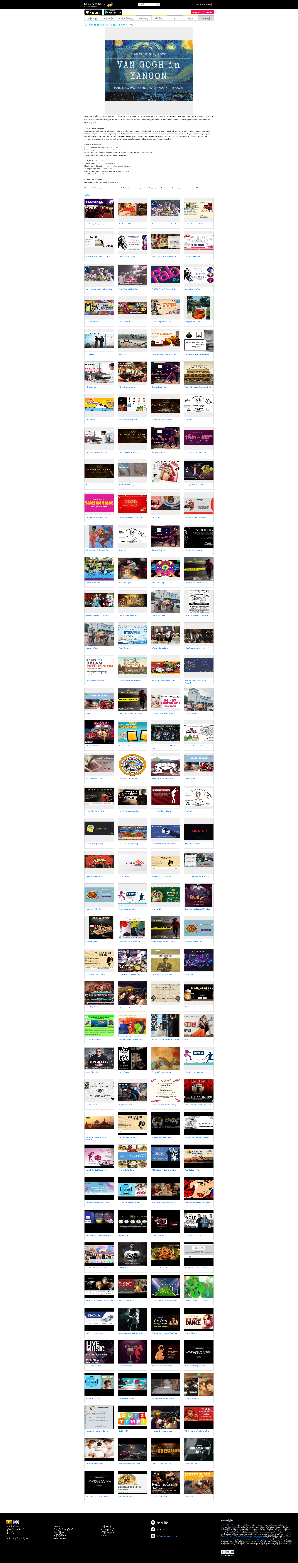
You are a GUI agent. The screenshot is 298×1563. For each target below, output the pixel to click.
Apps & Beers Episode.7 (127, 746)
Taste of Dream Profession (95, 681)
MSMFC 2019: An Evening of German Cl (99, 1300)
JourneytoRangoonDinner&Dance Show (165, 224)
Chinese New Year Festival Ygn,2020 (131, 517)
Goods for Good (91, 713)
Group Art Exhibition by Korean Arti (197, 1300)
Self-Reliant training (92, 387)
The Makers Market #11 (94, 322)
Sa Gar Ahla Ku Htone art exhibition (164, 844)
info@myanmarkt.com (167, 1536)
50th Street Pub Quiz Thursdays (196, 1366)
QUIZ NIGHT (123, 1431)
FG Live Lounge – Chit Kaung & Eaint (164, 1170)
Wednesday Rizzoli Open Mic (162, 420)
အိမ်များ (232, 1536)
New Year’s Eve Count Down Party (97, 615)
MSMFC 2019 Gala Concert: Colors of (99, 1268)
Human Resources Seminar (128, 1398)
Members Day (124, 1235)
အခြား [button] (190, 18)
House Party (189, 974)
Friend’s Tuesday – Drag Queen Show (198, 1105)
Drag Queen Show (158, 485)
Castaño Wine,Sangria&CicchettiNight (165, 354)
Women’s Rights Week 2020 (161, 322)
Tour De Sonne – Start (192, 1170)
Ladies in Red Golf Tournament (96, 1170)
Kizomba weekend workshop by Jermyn (132, 1333)
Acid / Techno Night (158, 583)
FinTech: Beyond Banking (94, 1333)
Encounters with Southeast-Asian (163, 778)
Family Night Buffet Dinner (94, 1464)
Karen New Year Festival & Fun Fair (197, 615)
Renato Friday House (93, 1072)
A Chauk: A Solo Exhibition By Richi (97, 550)
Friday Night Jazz (191, 1464)
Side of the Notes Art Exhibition (129, 942)
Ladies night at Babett (159, 1496)
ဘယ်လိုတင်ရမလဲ (12, 1526)
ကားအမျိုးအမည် (107, 1529)
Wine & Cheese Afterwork (127, 387)
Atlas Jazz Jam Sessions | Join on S (197, 648)
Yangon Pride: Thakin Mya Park (96, 517)
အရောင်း (288, 1536)
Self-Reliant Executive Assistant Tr (97, 452)
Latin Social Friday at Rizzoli (161, 811)
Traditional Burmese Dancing (162, 1366)
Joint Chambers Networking (128, 844)
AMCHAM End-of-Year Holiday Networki (195, 682)
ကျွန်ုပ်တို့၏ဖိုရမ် (60, 1535)
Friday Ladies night (125, 1366)
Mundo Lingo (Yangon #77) (95, 224)
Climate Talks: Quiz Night (94, 844)
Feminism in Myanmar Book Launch (97, 1203)
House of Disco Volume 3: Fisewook (197, 1137)
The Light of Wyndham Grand (129, 615)
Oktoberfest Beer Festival (194, 1007)
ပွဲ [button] (174, 18)
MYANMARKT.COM (227, 1525)
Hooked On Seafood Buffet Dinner (163, 1268)
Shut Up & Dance (191, 1333)
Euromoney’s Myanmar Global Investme (96, 1138)
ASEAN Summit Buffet (126, 1496)
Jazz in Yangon (124, 1072)
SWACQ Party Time (125, 1268)
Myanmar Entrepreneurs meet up (163, 1431)
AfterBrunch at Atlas (126, 224)
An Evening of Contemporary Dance (98, 256)
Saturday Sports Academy (128, 909)
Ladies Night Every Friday (94, 1007)
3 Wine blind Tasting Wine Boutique (164, 256)
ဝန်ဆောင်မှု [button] (143, 18)
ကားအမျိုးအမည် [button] (126, 18)
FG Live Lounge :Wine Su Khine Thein (197, 1431)
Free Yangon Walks (158, 615)
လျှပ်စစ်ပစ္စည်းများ (231, 1539)
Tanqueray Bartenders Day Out (196, 746)
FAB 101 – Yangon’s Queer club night (164, 289)
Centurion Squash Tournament (195, 517)
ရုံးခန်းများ (248, 1536)
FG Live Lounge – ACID (193, 1235)
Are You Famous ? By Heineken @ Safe (165, 1300)
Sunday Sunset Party (93, 583)
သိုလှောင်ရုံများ (257, 1536)
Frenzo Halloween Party (94, 876)
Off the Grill (156, 517)
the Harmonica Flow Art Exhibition (130, 1039)
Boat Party (122, 354)
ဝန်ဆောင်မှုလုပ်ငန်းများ (264, 1539)
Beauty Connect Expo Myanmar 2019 (165, 713)
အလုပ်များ (252, 1539)
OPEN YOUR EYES (92, 1105)
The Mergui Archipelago (94, 1039)
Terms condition (60, 1538)
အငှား (222, 1539)
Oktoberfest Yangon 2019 (128, 778)
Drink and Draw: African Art (161, 1072)
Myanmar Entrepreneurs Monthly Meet (132, 1007)
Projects (57, 1526)
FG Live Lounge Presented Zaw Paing (164, 1333)
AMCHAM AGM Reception (128, 485)
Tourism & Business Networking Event (198, 387)
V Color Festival (124, 322)
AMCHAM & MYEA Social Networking (98, 1235)
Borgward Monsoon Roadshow (129, 1464)
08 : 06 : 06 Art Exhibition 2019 (196, 1268)
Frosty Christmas (124, 648)
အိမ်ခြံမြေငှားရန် (59, 1532)
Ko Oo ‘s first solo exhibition (194, 224)
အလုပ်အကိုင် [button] (108, 18)
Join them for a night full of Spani (130, 681)
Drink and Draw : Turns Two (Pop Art (197, 1203)
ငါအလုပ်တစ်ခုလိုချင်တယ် (63, 1529)
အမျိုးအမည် (106, 1526)
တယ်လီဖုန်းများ (243, 1539)
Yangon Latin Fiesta (125, 1105)
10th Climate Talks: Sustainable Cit (197, 876)
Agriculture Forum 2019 (94, 778)
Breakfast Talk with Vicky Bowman (97, 1431)
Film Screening (90, 354)
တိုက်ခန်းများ (240, 1536)
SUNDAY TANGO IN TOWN (95, 811)
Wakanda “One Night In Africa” (162, 1137)
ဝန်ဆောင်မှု (10, 1532)
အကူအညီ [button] (206, 18)
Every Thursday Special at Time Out (197, 909)
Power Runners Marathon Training (196, 583)
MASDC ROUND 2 (92, 746)
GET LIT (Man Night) (159, 1235)
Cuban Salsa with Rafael (127, 256)
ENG (197, 4)
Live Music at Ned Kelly (93, 1366)
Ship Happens (90, 420)
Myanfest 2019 (157, 909)
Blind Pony (188, 420)
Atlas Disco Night (124, 583)
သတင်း (104, 1535)
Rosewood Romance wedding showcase (165, 1039)
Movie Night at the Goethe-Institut (164, 1203)
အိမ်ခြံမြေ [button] (159, 18)
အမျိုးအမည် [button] (92, 18)
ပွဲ (6, 1535)
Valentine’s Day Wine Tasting (128, 420)
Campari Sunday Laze (192, 322)
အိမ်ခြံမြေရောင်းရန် (108, 1532)
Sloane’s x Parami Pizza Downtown (197, 354)
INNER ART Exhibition (192, 844)
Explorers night (157, 1007)
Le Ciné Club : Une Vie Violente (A (130, 1203)
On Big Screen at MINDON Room (163, 974)
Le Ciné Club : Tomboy (93, 1398)
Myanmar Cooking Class (94, 909)
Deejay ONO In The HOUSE (194, 485)
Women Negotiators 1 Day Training (164, 1105)
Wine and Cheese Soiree (160, 648)
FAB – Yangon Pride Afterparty (195, 452)
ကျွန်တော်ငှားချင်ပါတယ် (15, 1529)
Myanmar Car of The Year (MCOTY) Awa (164, 747)
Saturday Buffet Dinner (126, 1170)
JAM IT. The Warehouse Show (129, 811)
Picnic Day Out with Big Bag (128, 289)
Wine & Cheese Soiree (126, 1300)
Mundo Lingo (189, 1496)
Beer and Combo (91, 942)
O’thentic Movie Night (192, 1398)
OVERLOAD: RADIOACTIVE (161, 1464)
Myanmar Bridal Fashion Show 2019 (164, 1398)
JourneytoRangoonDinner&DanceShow (99, 289)
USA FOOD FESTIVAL (192, 256)
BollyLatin (188, 1039)
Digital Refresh (124, 876)
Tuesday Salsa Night (159, 387)
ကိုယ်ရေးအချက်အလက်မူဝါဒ (17, 1538)
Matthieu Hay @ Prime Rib (194, 550)
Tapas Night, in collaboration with (163, 681)
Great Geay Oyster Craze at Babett (131, 974)
